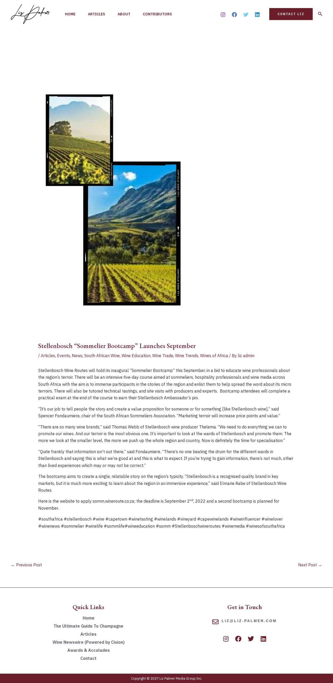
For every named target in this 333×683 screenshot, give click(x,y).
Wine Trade (162, 355)
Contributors (157, 14)
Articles (96, 14)
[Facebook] (234, 14)
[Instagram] (223, 14)
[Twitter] (245, 14)
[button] (291, 14)
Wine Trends (186, 355)
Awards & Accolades (88, 650)
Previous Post (26, 564)
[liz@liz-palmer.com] (215, 622)
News (77, 355)
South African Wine (102, 355)
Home (70, 14)
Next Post (310, 564)
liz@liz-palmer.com (249, 621)
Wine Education (135, 355)
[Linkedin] (257, 14)
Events (63, 355)
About (124, 14)
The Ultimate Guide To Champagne (88, 626)
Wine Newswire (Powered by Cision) (89, 642)
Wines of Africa (214, 355)
